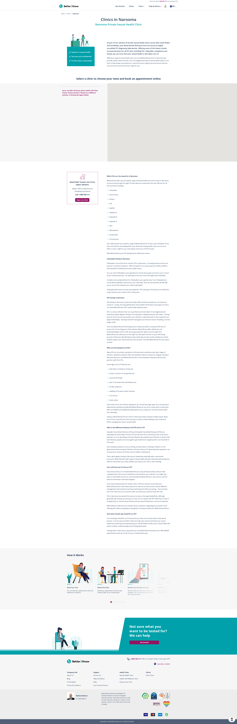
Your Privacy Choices (100, 685)
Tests (140, 6)
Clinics (131, 6)
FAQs (95, 682)
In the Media (71, 682)
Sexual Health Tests (126, 675)
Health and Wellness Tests (129, 679)
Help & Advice (154, 6)
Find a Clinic (150, 675)
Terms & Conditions (74, 685)
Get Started (120, 6)
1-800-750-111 (163, 1)
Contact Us (97, 675)
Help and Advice (99, 679)
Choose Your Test (126, 682)
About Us (70, 675)
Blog (68, 679)
